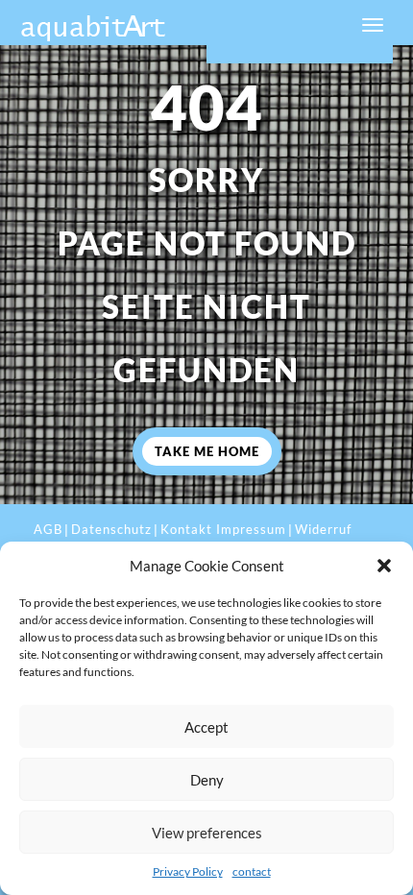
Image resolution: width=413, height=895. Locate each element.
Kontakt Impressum (223, 529)
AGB (48, 529)
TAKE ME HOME (207, 451)
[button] (384, 565)
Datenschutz (111, 529)
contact (251, 871)
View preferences (207, 832)
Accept (206, 727)
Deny (207, 779)
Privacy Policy (188, 871)
